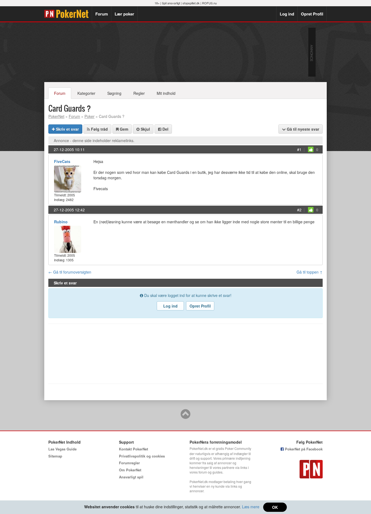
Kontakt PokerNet (133, 449)
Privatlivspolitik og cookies (142, 456)
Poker (89, 116)
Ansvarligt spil (131, 476)
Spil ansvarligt (171, 3)
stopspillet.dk (191, 3)
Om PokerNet (130, 469)
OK (275, 507)
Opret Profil (312, 14)
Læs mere (250, 506)
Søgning (114, 93)
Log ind (287, 14)
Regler (139, 93)
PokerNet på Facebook (303, 449)
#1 (299, 149)
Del (164, 129)
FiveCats (62, 161)
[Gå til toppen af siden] (185, 416)
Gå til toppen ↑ (310, 272)
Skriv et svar (67, 129)
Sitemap (55, 456)
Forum (101, 14)
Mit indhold (166, 93)
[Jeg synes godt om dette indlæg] (310, 149)
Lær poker (124, 14)
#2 (299, 209)
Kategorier (86, 93)
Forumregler (129, 462)
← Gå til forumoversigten (69, 272)
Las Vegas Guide (62, 449)
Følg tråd (99, 129)
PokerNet (68, 13)
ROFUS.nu (209, 3)
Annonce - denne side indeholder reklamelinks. (94, 140)
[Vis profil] (67, 178)
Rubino (61, 221)
